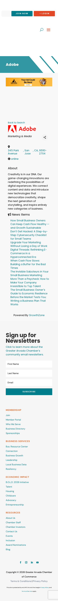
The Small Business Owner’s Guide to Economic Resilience (28, 291)
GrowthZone (36, 315)
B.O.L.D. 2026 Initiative (17, 482)
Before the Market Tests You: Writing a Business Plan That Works (28, 300)
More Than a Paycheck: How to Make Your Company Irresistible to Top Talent (29, 282)
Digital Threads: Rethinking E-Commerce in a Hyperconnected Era (28, 253)
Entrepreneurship (15, 504)
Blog (8, 549)
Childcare (11, 495)
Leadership (11, 460)
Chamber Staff (13, 522)
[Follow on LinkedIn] (32, 562)
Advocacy (11, 500)
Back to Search (16, 122)
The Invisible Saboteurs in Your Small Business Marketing (29, 273)
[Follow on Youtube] (37, 562)
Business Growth (14, 455)
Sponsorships (13, 433)
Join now (22, 13)
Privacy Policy (40, 581)
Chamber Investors (15, 526)
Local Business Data (16, 464)
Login (45, 13)
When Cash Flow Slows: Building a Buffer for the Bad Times (28, 264)
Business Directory (15, 428)
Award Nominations (16, 544)
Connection (12, 451)
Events (9, 535)
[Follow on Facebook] (20, 562)
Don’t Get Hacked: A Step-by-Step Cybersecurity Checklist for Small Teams (29, 235)
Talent (9, 486)
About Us (10, 518)
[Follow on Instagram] (26, 562)
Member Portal (13, 419)
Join (8, 415)
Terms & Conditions (20, 581)
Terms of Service (27, 591)
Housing (10, 491)
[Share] (45, 137)
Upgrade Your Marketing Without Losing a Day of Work (28, 244)
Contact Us (11, 531)
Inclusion (10, 540)
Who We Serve (13, 424)
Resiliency (11, 469)
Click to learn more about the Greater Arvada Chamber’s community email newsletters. (25, 350)
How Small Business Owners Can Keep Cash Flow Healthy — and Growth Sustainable (29, 224)
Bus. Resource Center (17, 446)
